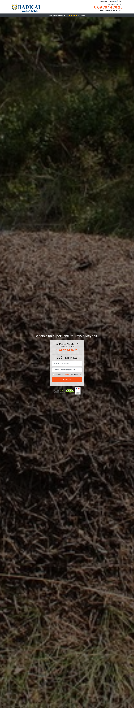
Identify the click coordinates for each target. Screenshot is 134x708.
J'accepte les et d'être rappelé (68, 375)
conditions (67, 375)
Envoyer (67, 379)
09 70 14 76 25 (109, 7)
